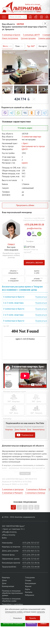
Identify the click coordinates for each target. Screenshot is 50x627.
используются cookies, (14, 612)
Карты (27, 589)
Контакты (28, 592)
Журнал (28, 586)
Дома (4, 580)
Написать (31, 623)
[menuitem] (7, 89)
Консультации (30, 583)
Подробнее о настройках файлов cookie (12, 605)
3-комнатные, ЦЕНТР (31, 35)
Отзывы (28, 580)
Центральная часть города (33, 146)
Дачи (29, 429)
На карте (43, 46)
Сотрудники (30, 577)
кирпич (25, 163)
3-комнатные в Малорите (12, 493)
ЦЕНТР (25, 149)
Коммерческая (8, 586)
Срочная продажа (28, 38)
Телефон (29, 241)
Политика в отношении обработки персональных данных (12, 593)
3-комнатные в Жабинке (36, 489)
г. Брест (25, 143)
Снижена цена (44, 38)
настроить (41, 612)
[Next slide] (44, 89)
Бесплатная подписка (13, 623)
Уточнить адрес (25, 128)
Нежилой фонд (39, 429)
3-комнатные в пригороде (13, 489)
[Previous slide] (5, 89)
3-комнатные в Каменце (35, 493)
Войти (4, 538)
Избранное (29, 595)
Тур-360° (31, 46)
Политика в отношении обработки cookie (11, 599)
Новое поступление (10, 38)
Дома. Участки (20, 429)
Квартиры (9, 429)
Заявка (43, 623)
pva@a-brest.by (34, 228)
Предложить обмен (25, 205)
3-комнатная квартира (31, 136)
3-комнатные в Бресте (11, 35)
